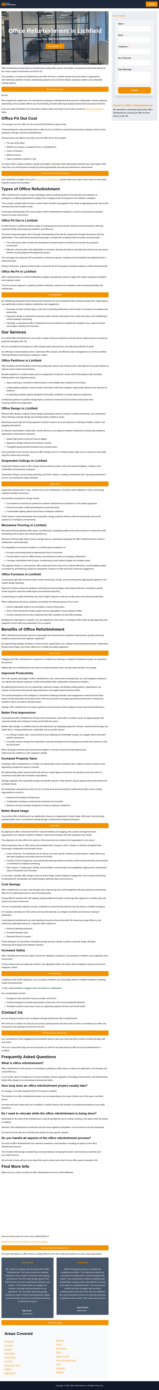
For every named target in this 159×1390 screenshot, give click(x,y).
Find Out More (55, 295)
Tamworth (35, 1242)
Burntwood (6, 1242)
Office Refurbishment (94, 109)
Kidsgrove (60, 1368)
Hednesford (9, 1353)
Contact (151, 4)
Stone (58, 1352)
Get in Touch (55, 653)
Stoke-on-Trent (62, 1356)
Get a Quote (53, 46)
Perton (59, 1344)
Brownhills (16, 1242)
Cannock (8, 1361)
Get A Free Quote (55, 1323)
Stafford (7, 1369)
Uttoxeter (60, 1340)
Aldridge (26, 1242)
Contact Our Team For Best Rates (55, 173)
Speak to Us (55, 484)
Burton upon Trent (12, 1365)
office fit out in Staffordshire (47, 179)
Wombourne (61, 1348)
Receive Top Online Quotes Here (55, 1248)
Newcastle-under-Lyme (66, 1360)
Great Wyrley (10, 1357)
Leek (58, 1364)
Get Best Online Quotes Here (55, 1033)
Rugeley (44, 1242)
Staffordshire (10, 1373)
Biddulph (60, 1372)
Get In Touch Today (55, 89)
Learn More (55, 826)
